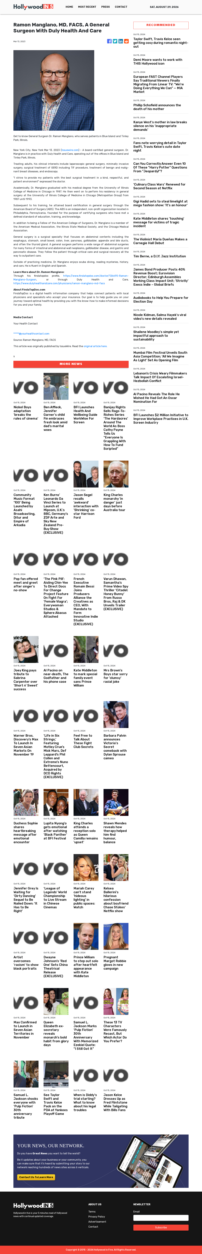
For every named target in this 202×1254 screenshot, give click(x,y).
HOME (69, 6)
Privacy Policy (96, 1216)
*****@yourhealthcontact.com (31, 333)
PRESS (105, 6)
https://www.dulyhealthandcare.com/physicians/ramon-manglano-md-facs (59, 283)
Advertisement (97, 1221)
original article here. (95, 346)
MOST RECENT (87, 6)
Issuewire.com (70, 150)
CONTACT (121, 6)
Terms (91, 1211)
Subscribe (161, 1227)
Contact (93, 1226)
